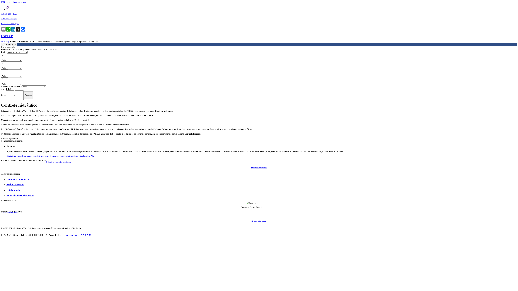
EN (7, 9)
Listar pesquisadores (10, 213)
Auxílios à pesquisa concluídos (59, 162)
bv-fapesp (5, 42)
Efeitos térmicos (15, 184)
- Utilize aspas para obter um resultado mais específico (29, 49)
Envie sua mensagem (10, 23)
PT (7, 7)
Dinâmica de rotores (17, 179)
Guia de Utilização (9, 19)
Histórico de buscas (20, 2)
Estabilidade (13, 190)
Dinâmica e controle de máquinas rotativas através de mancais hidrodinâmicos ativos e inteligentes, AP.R (50, 156)
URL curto (5, 2)
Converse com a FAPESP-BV (78, 235)
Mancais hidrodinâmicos (20, 195)
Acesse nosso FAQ (9, 14)
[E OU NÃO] (4, 55)
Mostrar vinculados (259, 168)
